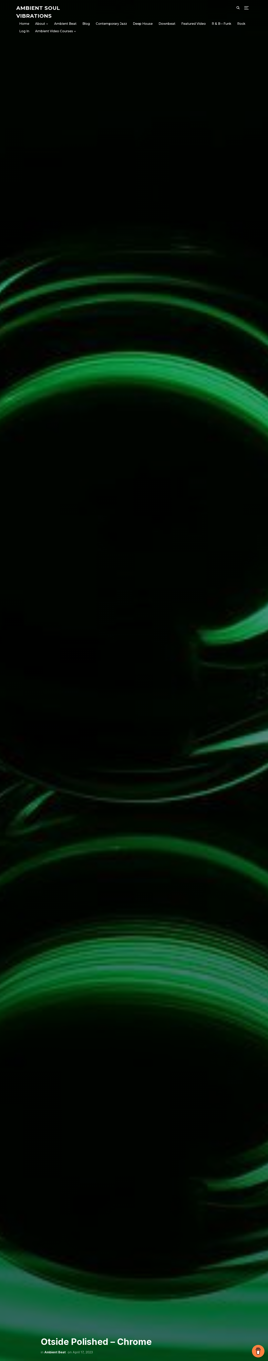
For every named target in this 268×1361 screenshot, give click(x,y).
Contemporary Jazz (111, 24)
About (40, 24)
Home (24, 24)
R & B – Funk (221, 24)
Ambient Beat (65, 24)
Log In (24, 31)
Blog (86, 24)
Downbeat (167, 24)
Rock (241, 24)
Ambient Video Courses (54, 31)
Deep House (143, 24)
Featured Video (193, 24)
